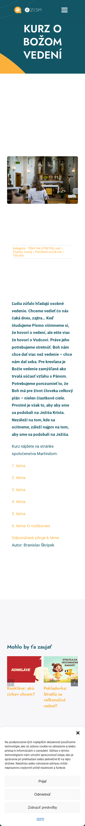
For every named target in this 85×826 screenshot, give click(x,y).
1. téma (18, 465)
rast (58, 248)
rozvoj (28, 252)
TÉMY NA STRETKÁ (40, 248)
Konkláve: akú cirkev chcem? (21, 691)
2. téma (18, 477)
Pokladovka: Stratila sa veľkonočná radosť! (55, 697)
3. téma (18, 489)
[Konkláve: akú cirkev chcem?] (24, 669)
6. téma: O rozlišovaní (31, 525)
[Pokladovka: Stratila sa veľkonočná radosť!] (61, 669)
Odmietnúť (42, 794)
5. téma (18, 513)
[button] (78, 733)
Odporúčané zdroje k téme (35, 537)
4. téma (18, 501)
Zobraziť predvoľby (42, 807)
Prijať (42, 781)
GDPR (40, 819)
